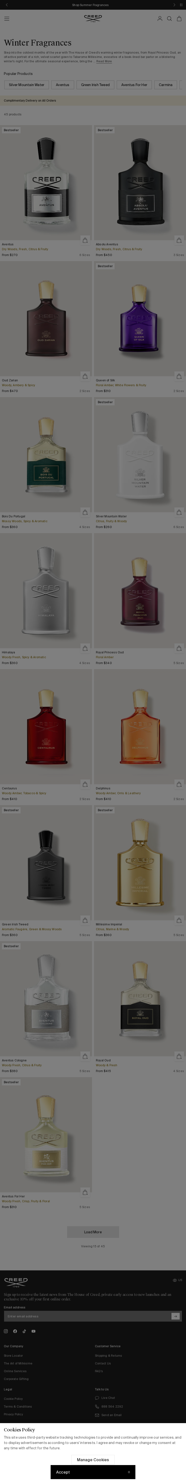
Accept (63, 1472)
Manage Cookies (93, 1460)
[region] (93, 1453)
